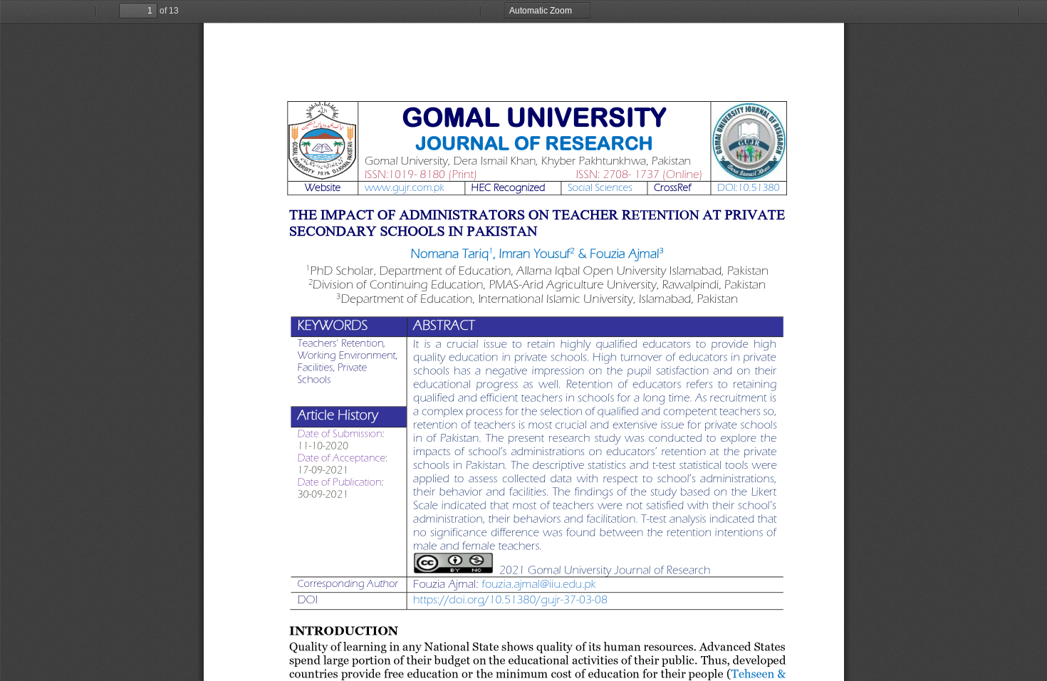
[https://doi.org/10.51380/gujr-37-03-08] (510, 599)
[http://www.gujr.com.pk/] (403, 188)
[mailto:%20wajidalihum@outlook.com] (539, 584)
